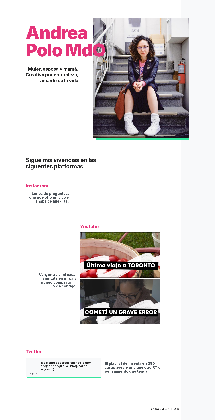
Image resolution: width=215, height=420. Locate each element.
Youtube (89, 226)
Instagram (37, 186)
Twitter (34, 351)
